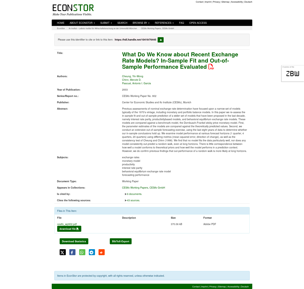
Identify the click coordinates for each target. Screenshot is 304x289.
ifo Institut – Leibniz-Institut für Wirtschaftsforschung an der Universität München (103, 28)
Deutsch (248, 1)
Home (60, 22)
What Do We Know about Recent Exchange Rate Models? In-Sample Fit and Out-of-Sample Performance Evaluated (180, 60)
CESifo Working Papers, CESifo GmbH (157, 28)
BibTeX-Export (120, 241)
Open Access (198, 22)
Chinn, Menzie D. (131, 79)
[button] (63, 252)
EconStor (61, 28)
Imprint (208, 1)
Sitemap (225, 1)
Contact (199, 1)
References (163, 22)
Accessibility (237, 1)
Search (122, 22)
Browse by (140, 22)
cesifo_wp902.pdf (67, 224)
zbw (293, 73)
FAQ (181, 22)
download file (68, 228)
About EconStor (81, 22)
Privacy (216, 1)
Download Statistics (74, 241)
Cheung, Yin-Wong (132, 76)
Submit (105, 22)
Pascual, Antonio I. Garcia (136, 83)
